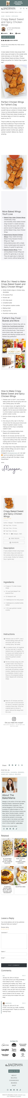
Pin (12, 33)
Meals (11, 774)
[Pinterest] (13, 828)
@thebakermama (12, 453)
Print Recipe (15, 538)
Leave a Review (14, 40)
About (14, 1075)
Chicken (14, 772)
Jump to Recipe (8, 37)
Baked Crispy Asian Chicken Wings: (14, 217)
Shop (14, 1085)
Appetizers (15, 16)
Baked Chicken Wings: (11, 250)
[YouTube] (7, 828)
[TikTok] (16, 828)
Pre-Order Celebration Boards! (18, 3)
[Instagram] (3, 828)
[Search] (23, 8)
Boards (14, 1083)
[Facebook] (10, 828)
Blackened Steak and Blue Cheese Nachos (7, 861)
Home (2, 16)
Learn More (19, 823)
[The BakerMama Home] (8, 8)
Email (3, 958)
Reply (24, 975)
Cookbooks (14, 1080)
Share (18, 33)
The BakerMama (14, 28)
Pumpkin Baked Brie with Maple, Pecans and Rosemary (7, 889)
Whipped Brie (20, 887)
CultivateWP (18, 1096)
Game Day (4, 774)
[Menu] (26, 8)
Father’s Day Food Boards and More (13, 326)
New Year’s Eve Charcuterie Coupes (21, 861)
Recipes (8, 16)
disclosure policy (5, 46)
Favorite (5, 33)
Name (3, 951)
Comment (4, 932)
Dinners (21, 772)
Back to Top (14, 1071)
